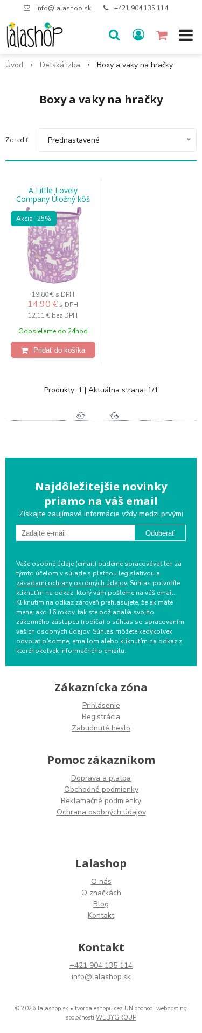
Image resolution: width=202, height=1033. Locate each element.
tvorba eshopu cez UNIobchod (114, 1008)
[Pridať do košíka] (53, 350)
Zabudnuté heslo (101, 728)
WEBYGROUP (116, 1018)
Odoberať (160, 533)
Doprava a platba (101, 778)
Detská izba (60, 65)
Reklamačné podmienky (101, 801)
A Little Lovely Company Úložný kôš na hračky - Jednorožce (53, 199)
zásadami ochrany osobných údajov (71, 583)
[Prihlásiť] (138, 35)
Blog (101, 904)
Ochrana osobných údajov (101, 812)
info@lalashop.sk (63, 8)
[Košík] (162, 35)
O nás (101, 881)
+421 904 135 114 (141, 8)
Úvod (14, 65)
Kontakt (101, 915)
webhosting (171, 1008)
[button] (114, 35)
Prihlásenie (101, 705)
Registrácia (101, 717)
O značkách (101, 893)
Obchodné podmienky (101, 789)
